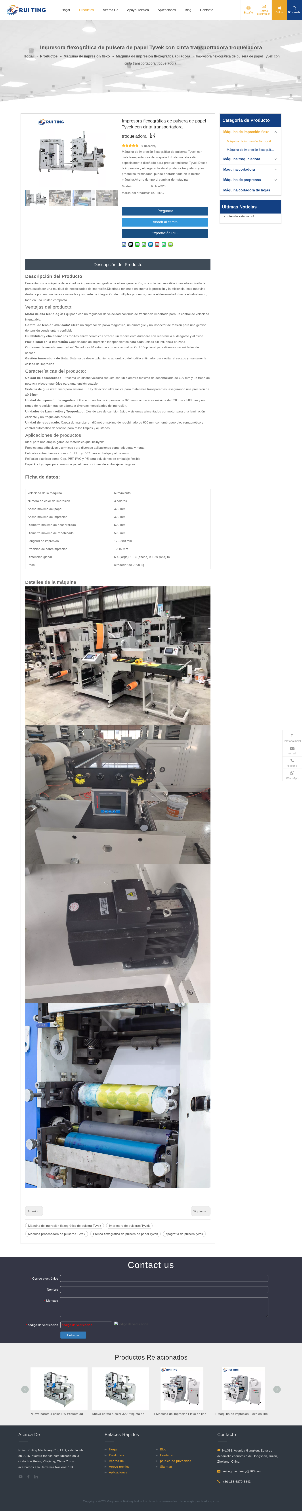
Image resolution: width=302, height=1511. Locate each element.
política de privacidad (175, 1461)
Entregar (73, 1335)
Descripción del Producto (118, 264)
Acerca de (116, 1461)
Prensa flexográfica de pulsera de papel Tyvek (125, 1234)
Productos (86, 10)
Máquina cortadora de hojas (246, 190)
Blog (188, 10)
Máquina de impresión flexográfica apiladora (254, 141)
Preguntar (165, 211)
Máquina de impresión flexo (246, 132)
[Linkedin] (37, 1476)
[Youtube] (21, 1476)
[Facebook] (29, 1476)
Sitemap (166, 1466)
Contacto (206, 10)
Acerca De (110, 10)
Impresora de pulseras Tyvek (129, 1225)
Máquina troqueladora (241, 159)
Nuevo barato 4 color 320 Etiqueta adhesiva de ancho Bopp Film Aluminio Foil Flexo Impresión (59, 1414)
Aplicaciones (167, 10)
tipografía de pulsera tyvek (184, 1234)
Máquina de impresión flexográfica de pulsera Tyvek (64, 1225)
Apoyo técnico (119, 1466)
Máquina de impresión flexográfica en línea (254, 149)
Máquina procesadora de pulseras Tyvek (56, 1234)
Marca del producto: (136, 193)
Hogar (65, 10)
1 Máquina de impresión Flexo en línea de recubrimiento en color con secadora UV (181, 1414)
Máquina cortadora (239, 169)
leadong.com (210, 1501)
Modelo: (127, 186)
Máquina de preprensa (242, 180)
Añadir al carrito (165, 222)
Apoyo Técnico (138, 10)
